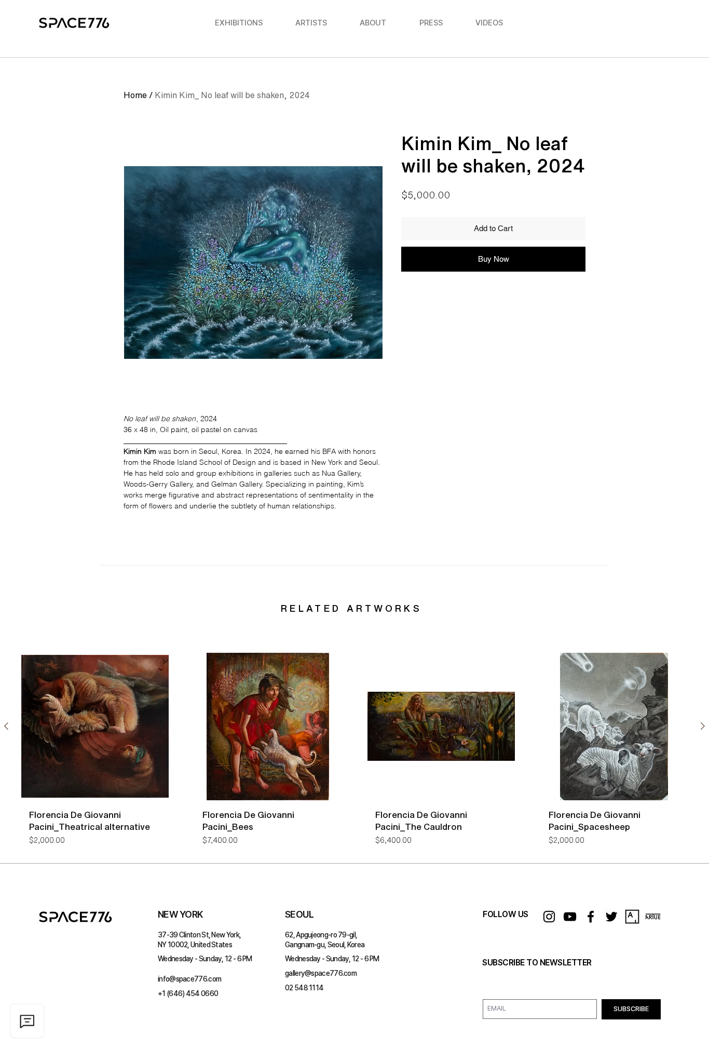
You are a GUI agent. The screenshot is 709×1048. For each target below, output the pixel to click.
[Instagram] (549, 916)
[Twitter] (611, 916)
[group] (354, 753)
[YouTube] (570, 916)
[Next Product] (703, 726)
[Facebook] (590, 916)
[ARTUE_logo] (653, 916)
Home (135, 95)
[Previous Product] (6, 726)
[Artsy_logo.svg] (632, 916)
